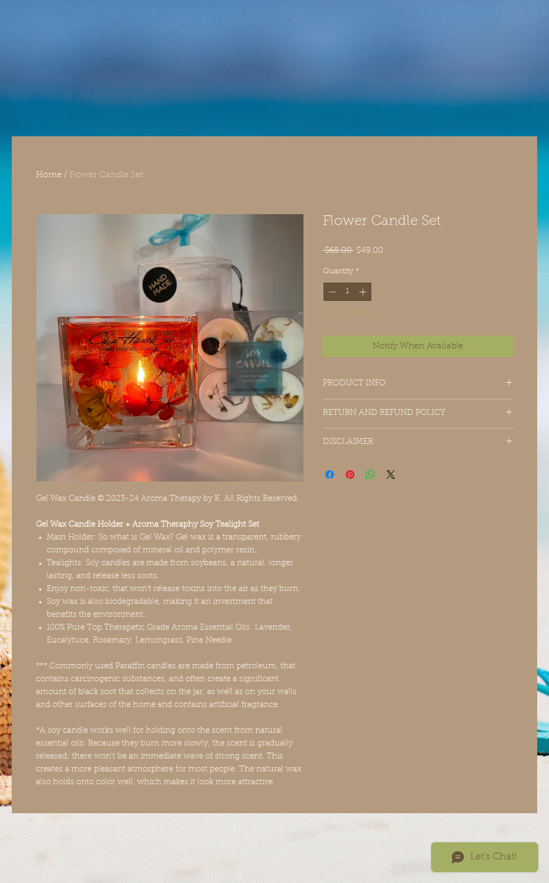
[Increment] (363, 291)
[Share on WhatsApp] (370, 474)
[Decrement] (331, 291)
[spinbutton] (347, 291)
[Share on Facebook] (329, 474)
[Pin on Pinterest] (350, 474)
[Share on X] (390, 474)
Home (49, 175)
